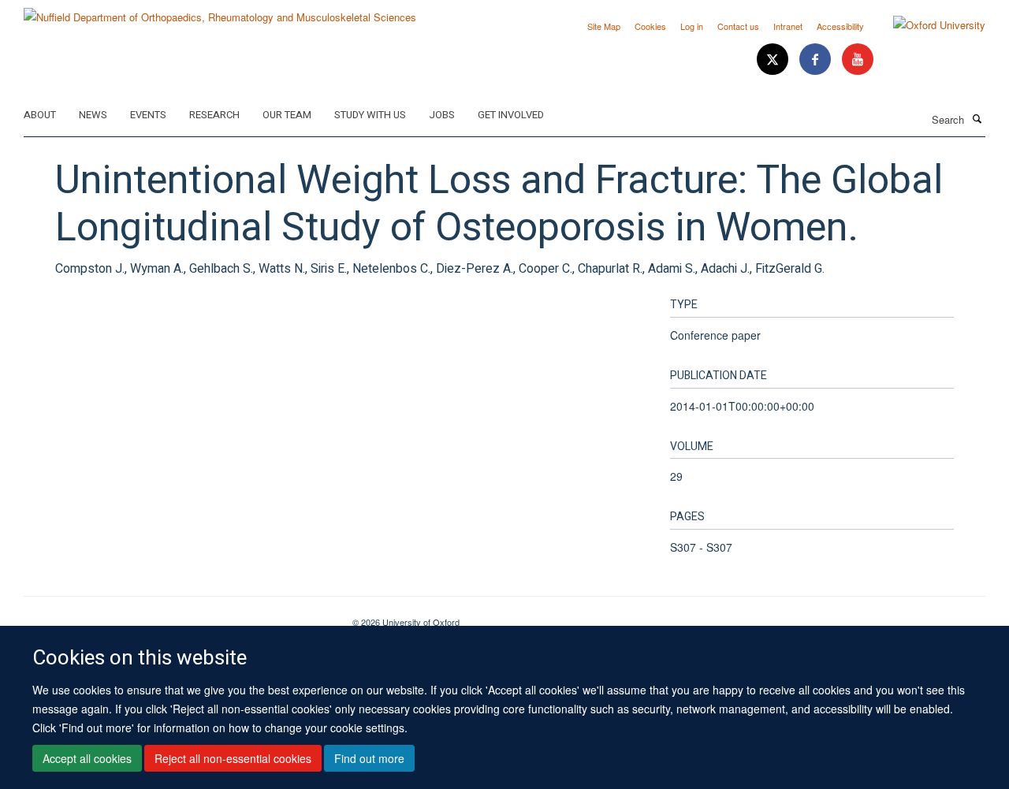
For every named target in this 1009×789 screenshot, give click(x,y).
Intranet (787, 26)
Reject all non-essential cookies (233, 758)
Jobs (442, 114)
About (40, 114)
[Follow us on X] (774, 59)
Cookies (650, 26)
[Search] (976, 118)
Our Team (286, 114)
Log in (691, 26)
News (93, 114)
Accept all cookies (87, 758)
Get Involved (511, 114)
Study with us (370, 114)
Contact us (738, 26)
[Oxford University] (927, 25)
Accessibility (840, 26)
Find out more (369, 758)
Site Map (603, 26)
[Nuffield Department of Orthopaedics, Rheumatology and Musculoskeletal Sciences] (220, 11)
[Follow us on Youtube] (857, 59)
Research (214, 114)
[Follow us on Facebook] (816, 59)
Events (148, 114)
